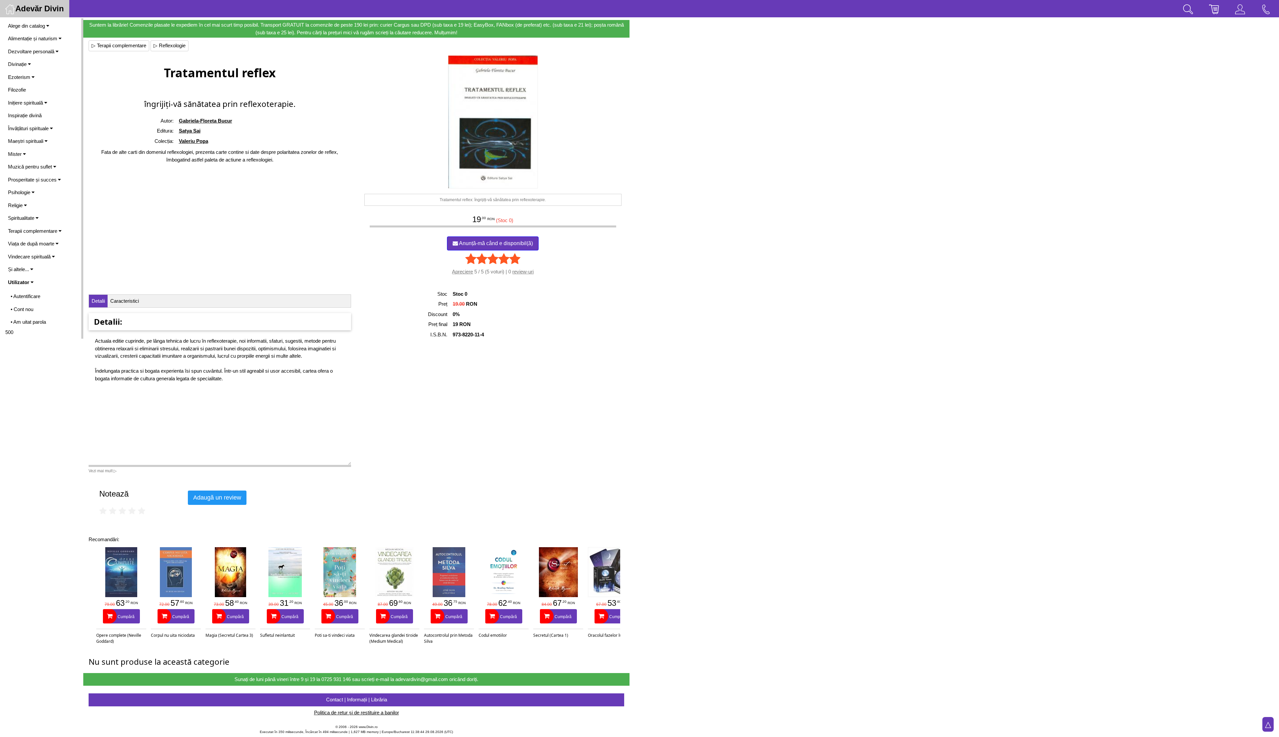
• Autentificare (25, 296)
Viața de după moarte (32, 243)
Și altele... (19, 269)
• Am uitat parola (28, 322)
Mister (15, 154)
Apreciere (462, 271)
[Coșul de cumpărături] (1214, 8)
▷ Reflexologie (170, 45)
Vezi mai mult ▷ (103, 471)
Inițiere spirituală (26, 103)
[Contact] (1266, 8)
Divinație (18, 64)
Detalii (98, 301)
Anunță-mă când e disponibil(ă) (495, 243)
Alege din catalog (27, 26)
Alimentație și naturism (33, 38)
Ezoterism (20, 77)
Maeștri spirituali (26, 141)
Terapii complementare (33, 231)
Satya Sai (190, 131)
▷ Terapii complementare (119, 45)
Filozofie (17, 90)
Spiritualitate (22, 218)
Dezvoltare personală (32, 51)
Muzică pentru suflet (30, 167)
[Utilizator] (1240, 8)
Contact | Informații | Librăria (356, 699)
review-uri (523, 271)
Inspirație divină (25, 115)
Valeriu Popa (193, 141)
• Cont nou (22, 309)
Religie (16, 205)
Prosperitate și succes (33, 180)
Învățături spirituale (29, 128)
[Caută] (1188, 8)
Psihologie (20, 192)
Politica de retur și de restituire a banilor (356, 712)
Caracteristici (124, 301)
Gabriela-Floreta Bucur (205, 121)
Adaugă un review (217, 497)
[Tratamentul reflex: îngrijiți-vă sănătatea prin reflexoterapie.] (493, 121)
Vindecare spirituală (30, 256)
